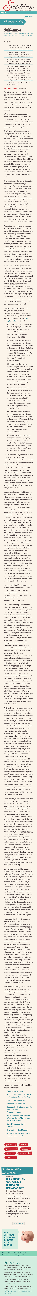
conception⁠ (17, 666)
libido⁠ (19, 196)
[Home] (18, 5)
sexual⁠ (25, 146)
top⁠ (20, 512)
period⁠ (9, 201)
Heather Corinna (11, 88)
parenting (11, 1145)
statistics (11, 1149)
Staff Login (7, 1293)
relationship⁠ (13, 661)
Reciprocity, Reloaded (15, 1091)
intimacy (10, 1153)
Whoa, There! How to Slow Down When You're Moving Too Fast (15, 1183)
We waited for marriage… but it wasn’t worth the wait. (18, 1134)
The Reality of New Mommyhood (19, 1130)
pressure (26, 1149)
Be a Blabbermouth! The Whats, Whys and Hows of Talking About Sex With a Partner (19, 1118)
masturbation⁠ (27, 832)
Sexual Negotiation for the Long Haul (16, 1125)
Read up (16, 1252)
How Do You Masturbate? (16, 1100)
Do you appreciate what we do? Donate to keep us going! (9, 1238)
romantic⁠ (28, 927)
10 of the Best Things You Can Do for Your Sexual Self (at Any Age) (19, 1095)
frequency (11, 1157)
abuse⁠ (30, 146)
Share (30, 16)
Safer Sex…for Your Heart (16, 1104)
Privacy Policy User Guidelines (18, 1291)
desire (24, 1145)
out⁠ (24, 114)
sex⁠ (5, 95)
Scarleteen (6, 1252)
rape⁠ (18, 146)
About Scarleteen (25, 1292)
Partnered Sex (13, 22)
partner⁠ (18, 212)
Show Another (18, 1223)
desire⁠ (27, 648)
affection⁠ (13, 284)
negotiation (25, 1153)
